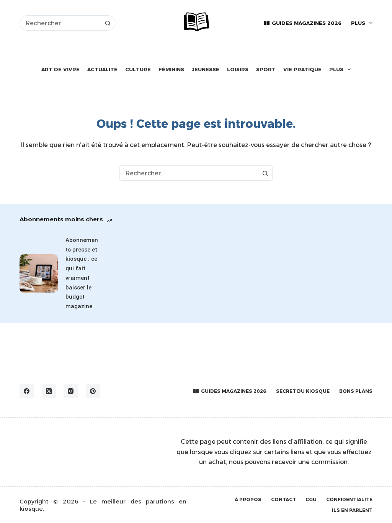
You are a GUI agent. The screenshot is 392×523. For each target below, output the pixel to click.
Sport (266, 69)
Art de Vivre (60, 69)
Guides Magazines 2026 (306, 23)
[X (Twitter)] (49, 391)
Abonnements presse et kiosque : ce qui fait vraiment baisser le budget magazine (81, 273)
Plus (358, 23)
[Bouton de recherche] (107, 23)
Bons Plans (355, 391)
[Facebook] (27, 391)
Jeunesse (205, 69)
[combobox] (60, 23)
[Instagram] (71, 391)
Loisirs (237, 69)
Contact (283, 499)
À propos (248, 499)
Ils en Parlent (352, 510)
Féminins (171, 69)
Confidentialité (349, 499)
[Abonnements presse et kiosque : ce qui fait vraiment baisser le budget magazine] (39, 273)
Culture (138, 69)
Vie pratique (302, 69)
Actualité (102, 69)
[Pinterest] (93, 391)
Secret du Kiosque (303, 391)
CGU (311, 499)
